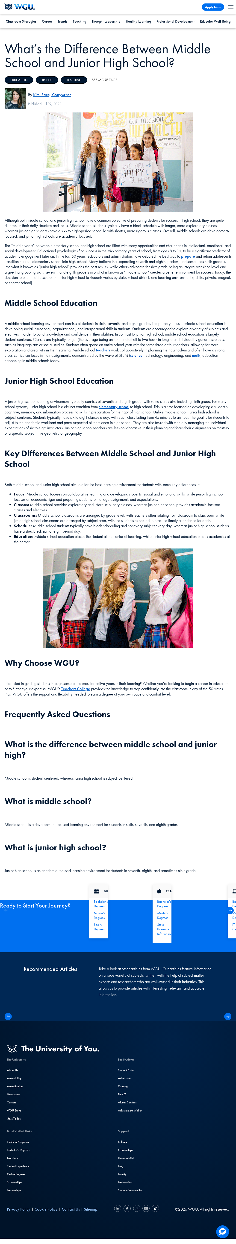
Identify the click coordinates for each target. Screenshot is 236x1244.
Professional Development (175, 21)
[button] (230, 910)
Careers (11, 1102)
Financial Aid (126, 1158)
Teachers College (75, 688)
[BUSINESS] (98, 891)
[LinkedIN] (118, 1209)
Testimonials (125, 1182)
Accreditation (15, 1086)
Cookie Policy (46, 1209)
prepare (188, 256)
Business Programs (18, 1142)
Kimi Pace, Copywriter (52, 94)
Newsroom (13, 1094)
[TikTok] (155, 1209)
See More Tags (104, 79)
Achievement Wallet (130, 1110)
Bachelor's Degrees (18, 1150)
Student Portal (126, 1070)
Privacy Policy (18, 1209)
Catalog (123, 1086)
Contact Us (71, 1209)
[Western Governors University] (19, 6)
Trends (62, 21)
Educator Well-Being (215, 21)
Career (47, 21)
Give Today (14, 1118)
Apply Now (213, 7)
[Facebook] (127, 1209)
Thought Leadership (106, 21)
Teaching (79, 21)
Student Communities (130, 1190)
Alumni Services (127, 1102)
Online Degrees (16, 1174)
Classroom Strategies (21, 21)
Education (18, 80)
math (196, 355)
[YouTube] (146, 1209)
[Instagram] (136, 1209)
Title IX (122, 1094)
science (136, 355)
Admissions (125, 1078)
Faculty (122, 1174)
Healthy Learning (138, 21)
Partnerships (14, 1190)
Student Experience (18, 1166)
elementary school (114, 406)
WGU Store (14, 1110)
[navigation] (230, 7)
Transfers (12, 1158)
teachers (103, 350)
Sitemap (90, 1209)
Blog (121, 1166)
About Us (12, 1070)
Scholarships (14, 1182)
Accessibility (14, 1078)
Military (122, 1142)
